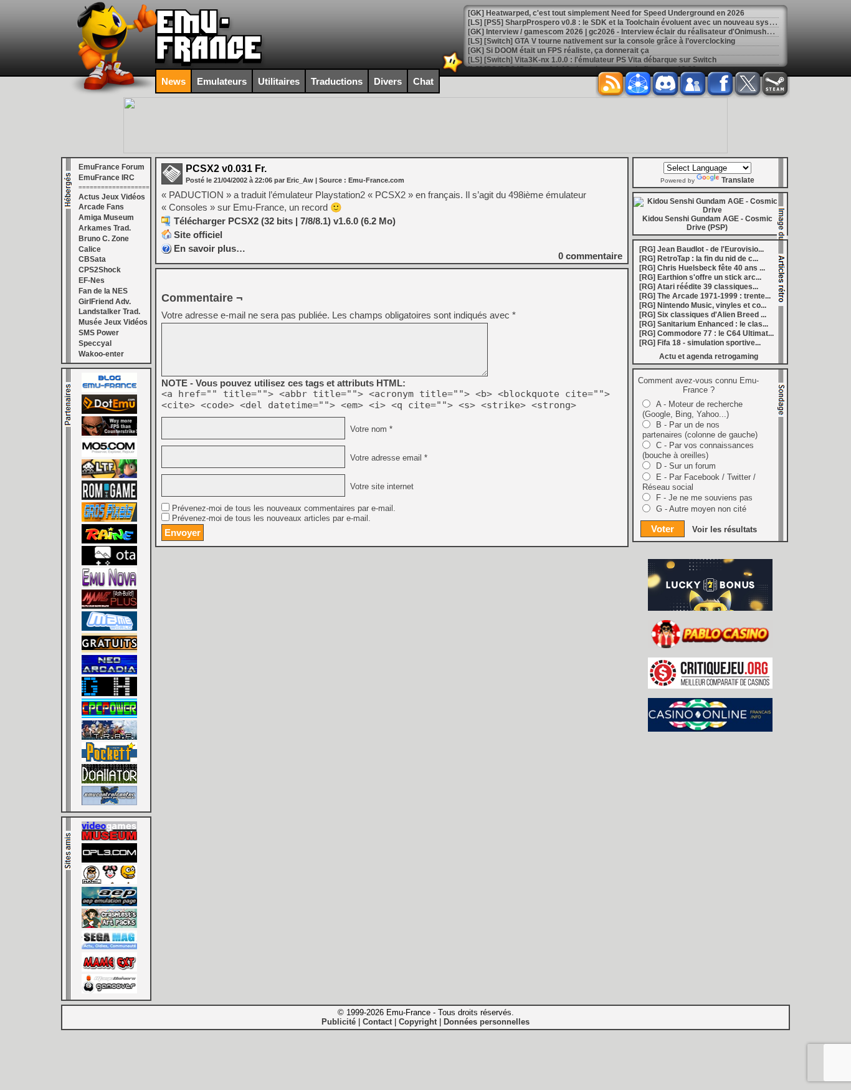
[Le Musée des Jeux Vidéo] (109, 838)
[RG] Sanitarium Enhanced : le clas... (703, 324)
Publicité (338, 1021)
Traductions (337, 81)
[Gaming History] (109, 693)
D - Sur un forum (686, 466)
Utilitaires (279, 81)
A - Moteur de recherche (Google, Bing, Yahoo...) (692, 409)
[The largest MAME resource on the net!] (109, 628)
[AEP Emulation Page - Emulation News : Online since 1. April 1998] (109, 903)
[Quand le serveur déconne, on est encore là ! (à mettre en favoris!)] (109, 389)
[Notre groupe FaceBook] (693, 83)
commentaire (590, 256)
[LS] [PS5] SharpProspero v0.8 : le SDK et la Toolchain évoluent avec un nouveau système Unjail (638, 22)
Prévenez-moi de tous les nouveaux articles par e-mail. (271, 518)
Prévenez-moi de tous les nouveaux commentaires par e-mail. (284, 508)
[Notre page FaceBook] (720, 83)
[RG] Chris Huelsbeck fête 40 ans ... (702, 268)
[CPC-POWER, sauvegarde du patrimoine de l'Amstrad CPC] (109, 715)
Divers (388, 81)
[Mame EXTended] (109, 969)
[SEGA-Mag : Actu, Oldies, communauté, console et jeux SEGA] (109, 947)
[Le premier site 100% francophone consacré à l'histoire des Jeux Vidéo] (109, 519)
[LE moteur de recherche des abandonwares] (109, 650)
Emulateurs (222, 81)
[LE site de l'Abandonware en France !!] (109, 475)
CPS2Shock (99, 269)
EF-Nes (91, 280)
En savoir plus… (209, 248)
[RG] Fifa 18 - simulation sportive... (700, 342)
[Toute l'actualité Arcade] (109, 671)
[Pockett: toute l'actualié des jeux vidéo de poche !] (109, 759)
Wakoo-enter (101, 354)
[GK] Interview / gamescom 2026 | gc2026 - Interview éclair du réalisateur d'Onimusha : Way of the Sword (653, 31)
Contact (377, 1021)
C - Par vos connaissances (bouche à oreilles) (698, 450)
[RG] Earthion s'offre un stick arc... (700, 277)
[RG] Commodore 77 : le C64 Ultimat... (706, 333)
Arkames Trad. (104, 228)
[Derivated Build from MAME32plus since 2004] (109, 606)
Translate (737, 180)
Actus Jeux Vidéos (111, 197)
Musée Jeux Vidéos (113, 322)
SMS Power (98, 332)
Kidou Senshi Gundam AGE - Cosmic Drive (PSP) (707, 223)
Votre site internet (381, 486)
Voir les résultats (724, 529)
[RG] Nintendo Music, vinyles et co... (702, 305)
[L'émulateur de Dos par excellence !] (109, 433)
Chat (423, 81)
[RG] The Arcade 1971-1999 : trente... (705, 296)
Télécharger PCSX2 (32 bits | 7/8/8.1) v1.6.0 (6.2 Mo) (285, 221)
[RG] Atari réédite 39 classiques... (698, 286)
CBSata (92, 259)
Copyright (418, 1021)
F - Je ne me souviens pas (704, 497)
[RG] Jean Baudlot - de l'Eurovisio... (701, 249)
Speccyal (95, 343)
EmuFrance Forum (111, 167)
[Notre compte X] (748, 83)
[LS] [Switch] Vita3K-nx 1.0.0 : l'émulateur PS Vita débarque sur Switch (592, 59)
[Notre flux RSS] (610, 83)
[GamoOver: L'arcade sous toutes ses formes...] (109, 991)
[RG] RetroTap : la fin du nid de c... (698, 258)
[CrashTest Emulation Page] (109, 925)
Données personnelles (487, 1021)
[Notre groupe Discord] (665, 83)
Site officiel (198, 234)
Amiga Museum (106, 217)
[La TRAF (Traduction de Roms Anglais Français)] (109, 737)
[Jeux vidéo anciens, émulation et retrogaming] (109, 584)
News (173, 81)
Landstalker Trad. (109, 311)
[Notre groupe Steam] (775, 83)
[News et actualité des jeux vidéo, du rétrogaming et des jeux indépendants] (109, 497)
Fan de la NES (103, 291)
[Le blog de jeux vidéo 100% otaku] (109, 562)
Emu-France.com (376, 180)
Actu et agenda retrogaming (708, 356)
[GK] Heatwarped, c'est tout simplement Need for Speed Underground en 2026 (606, 13)
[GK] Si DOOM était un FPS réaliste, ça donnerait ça (558, 50)
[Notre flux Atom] (638, 83)
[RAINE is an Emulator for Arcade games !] (109, 541)
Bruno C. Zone (103, 238)
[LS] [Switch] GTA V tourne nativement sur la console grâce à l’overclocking (601, 41)
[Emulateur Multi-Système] (109, 781)
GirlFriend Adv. (104, 301)
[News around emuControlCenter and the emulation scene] (109, 802)
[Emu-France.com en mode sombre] (452, 71)
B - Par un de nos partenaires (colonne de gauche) (700, 429)
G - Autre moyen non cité (701, 509)
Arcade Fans (101, 207)
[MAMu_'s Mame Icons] (109, 881)
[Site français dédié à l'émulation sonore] (109, 860)
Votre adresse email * (387, 458)
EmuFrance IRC (106, 177)
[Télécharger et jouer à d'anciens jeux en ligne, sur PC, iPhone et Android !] (109, 411)
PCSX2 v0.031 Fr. (226, 168)
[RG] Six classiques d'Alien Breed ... (702, 314)
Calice (89, 249)
